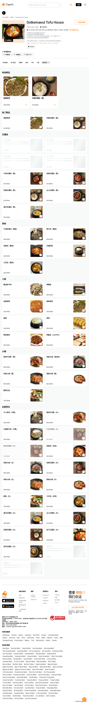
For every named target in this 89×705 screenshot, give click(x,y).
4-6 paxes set (35, 43)
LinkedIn (45, 598)
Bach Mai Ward (7, 688)
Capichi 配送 (5, 17)
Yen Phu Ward (29, 685)
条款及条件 (22, 598)
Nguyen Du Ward (8, 669)
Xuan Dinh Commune (42, 682)
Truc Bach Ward (20, 680)
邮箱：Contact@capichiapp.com (14, 626)
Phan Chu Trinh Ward (35, 672)
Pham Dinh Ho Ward (21, 672)
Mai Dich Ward (30, 661)
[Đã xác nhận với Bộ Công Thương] (57, 618)
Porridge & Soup (8, 640)
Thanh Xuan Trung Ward (46, 677)
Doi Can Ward (46, 651)
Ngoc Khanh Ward (45, 667)
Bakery (27, 640)
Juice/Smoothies (53, 635)
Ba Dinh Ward (53, 685)
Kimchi (28, 43)
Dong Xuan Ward (57, 651)
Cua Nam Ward (29, 688)
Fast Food (55, 43)
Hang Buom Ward (20, 656)
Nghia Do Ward (52, 664)
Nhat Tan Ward (49, 669)
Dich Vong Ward (49, 648)
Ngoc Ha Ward (33, 667)
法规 (20, 595)
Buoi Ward (6, 648)
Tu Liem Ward (40, 696)
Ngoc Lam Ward (57, 667)
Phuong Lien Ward (19, 674)
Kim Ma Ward (17, 659)
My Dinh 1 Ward (17, 664)
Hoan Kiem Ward (43, 690)
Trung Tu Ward (54, 680)
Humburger (6, 635)
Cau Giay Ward (18, 688)
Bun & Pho (36, 635)
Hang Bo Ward (51, 653)
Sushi (38, 637)
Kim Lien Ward (7, 659)
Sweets (44, 635)
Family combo (43, 43)
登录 (71, 4)
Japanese (28, 635)
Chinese (14, 635)
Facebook (46, 595)
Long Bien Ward (19, 693)
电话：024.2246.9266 (9, 625)
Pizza (23, 637)
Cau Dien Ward (15, 648)
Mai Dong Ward (41, 661)
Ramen (21, 635)
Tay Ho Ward (7, 696)
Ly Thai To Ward (19, 661)
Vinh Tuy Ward (29, 682)
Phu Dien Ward (53, 693)
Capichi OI (34, 599)
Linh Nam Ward (7, 661)
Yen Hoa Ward (18, 685)
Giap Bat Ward (29, 653)
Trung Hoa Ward (32, 680)
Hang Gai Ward (32, 656)
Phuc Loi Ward (7, 674)
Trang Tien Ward (8, 680)
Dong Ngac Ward (52, 688)
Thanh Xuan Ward (28, 696)
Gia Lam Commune (31, 698)
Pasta (56, 637)
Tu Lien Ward (7, 682)
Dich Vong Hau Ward (9, 651)
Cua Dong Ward (37, 648)
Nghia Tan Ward (8, 667)
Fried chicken (19, 640)
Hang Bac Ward (40, 653)
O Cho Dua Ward (8, 672)
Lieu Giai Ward (51, 659)
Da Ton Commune (34, 651)
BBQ (61, 637)
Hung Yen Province (41, 685)
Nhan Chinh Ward (37, 669)
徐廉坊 (11, 17)
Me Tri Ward (52, 661)
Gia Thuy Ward (7, 653)
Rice (18, 637)
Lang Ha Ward (27, 659)
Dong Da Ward (40, 688)
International (40, 640)
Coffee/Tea (30, 637)
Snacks (54, 640)
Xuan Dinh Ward (8, 698)
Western (49, 637)
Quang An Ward (56, 674)
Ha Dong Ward (18, 690)
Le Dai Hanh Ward (39, 659)
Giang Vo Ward (18, 653)
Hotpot (48, 640)
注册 (78, 4)
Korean (50, 43)
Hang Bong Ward (8, 656)
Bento (43, 637)
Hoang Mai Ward (55, 690)
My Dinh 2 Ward (29, 664)
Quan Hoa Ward (31, 674)
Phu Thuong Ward (49, 672)
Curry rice (12, 637)
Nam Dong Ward (41, 664)
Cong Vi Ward (26, 648)
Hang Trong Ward (44, 656)
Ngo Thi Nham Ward (21, 667)
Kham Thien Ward (56, 656)
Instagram (45, 600)
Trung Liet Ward (43, 680)
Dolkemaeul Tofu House (22, 17)
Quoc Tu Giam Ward (9, 677)
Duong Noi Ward (22, 651)
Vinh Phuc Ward (18, 682)
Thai (32, 640)
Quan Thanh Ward (44, 674)
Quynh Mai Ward (22, 677)
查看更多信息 (75, 30)
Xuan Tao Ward (7, 685)
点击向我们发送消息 (78, 607)
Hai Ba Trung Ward (30, 690)
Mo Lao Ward (7, 664)
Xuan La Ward (54, 682)
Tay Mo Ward (33, 677)
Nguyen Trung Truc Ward (22, 669)
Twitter (45, 603)
